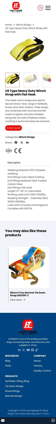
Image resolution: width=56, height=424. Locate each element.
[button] (47, 40)
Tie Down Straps (14, 386)
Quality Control (42, 370)
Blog (7, 360)
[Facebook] (16, 142)
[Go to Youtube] (28, 350)
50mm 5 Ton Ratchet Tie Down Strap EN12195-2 (26, 294)
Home (8, 24)
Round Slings (12, 391)
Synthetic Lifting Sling (17, 381)
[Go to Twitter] (23, 350)
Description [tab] (14, 162)
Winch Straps (23, 24)
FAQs (8, 365)
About (37, 360)
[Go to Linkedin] (19, 350)
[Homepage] (16, 7)
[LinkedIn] (27, 142)
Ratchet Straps (13, 396)
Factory (38, 365)
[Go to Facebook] (32, 350)
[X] (22, 142)
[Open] (48, 8)
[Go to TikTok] (36, 350)
